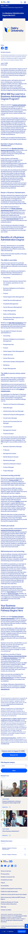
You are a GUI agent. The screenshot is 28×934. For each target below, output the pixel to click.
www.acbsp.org (5, 689)
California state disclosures (9, 891)
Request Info (22, 931)
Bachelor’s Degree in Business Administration (12, 149)
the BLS (17, 501)
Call (4, 931)
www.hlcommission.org (7, 677)
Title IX (3, 882)
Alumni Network (11, 591)
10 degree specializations (11, 658)
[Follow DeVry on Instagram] (15, 866)
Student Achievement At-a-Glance (8, 737)
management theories (12, 218)
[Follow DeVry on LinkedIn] (12, 866)
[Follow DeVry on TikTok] (9, 866)
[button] (25, 3)
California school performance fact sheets (14, 894)
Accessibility (5, 885)
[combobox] (14, 765)
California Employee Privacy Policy (11, 888)
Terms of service (6, 871)
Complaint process (7, 880)
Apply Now (11, 931)
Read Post (5, 807)
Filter (14, 770)
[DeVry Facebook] (2, 866)
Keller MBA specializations (16, 322)
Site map (3, 907)
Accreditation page (5, 743)
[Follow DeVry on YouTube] (5, 866)
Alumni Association (13, 593)
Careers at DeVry (6, 910)
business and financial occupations (11, 530)
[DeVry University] (5, 2)
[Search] (21, 2)
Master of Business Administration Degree (11, 209)
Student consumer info (8, 877)
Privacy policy (5, 874)
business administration (19, 105)
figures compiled (13, 480)
